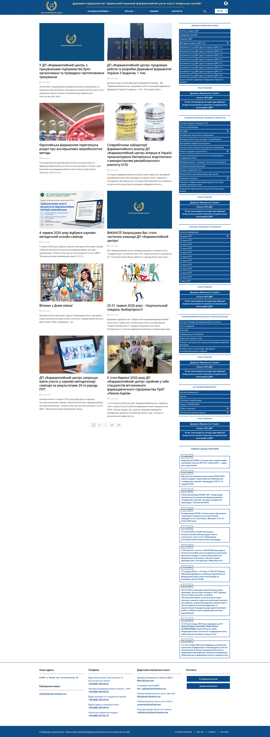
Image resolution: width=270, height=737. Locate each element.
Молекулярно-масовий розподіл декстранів (199, 174)
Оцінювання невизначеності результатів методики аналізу (202, 190)
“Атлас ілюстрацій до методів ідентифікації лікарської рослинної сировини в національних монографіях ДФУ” (204, 104)
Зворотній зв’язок (208, 686)
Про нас (183, 396)
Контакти (224, 732)
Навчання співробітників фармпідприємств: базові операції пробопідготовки (202, 183)
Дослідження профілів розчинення (195, 143)
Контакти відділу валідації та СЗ (194, 123)
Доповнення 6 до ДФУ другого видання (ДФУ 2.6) (201, 67)
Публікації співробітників (191, 400)
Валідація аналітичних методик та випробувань (200, 139)
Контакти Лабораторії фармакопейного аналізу (200, 322)
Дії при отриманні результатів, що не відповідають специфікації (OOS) (202, 156)
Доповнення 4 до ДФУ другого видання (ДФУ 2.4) (201, 59)
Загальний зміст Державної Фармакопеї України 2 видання (201, 80)
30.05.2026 (45, 311)
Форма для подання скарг (191, 338)
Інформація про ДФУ (189, 35)
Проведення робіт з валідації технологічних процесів (203, 162)
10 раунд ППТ (186, 277)
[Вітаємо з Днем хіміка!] (71, 282)
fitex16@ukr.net (145, 680)
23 (112, 424)
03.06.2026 (113, 246)
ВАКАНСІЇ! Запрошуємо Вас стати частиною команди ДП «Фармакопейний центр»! (137, 236)
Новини (212, 732)
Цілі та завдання (187, 326)
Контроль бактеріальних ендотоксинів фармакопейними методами (204, 343)
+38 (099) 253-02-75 (98, 716)
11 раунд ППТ (186, 273)
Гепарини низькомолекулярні (192, 166)
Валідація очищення (189, 178)
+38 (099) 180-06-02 (98, 692)
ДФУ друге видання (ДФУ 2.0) (192, 43)
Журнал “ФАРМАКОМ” (190, 404)
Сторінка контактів (208, 679)
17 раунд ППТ (186, 248)
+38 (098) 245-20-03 (98, 700)
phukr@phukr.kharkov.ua (53, 694)
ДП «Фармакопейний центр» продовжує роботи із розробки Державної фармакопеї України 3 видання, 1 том (139, 69)
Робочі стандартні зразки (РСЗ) (193, 151)
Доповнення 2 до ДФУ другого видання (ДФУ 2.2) (201, 51)
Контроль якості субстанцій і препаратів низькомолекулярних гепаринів (197, 350)
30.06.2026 (113, 170)
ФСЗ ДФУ (184, 131)
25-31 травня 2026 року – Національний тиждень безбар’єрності (137, 307)
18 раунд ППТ (186, 244)
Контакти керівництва (189, 392)
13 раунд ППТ (186, 264)
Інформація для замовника (191, 334)
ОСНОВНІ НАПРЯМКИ (98, 11)
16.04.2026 (45, 395)
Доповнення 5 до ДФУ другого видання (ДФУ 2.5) (201, 63)
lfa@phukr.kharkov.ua (148, 696)
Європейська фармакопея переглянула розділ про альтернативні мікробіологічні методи (70, 149)
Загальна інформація (189, 127)
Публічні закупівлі (187, 408)
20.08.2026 (113, 78)
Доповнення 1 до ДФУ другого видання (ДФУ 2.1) (201, 47)
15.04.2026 (113, 399)
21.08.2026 (45, 82)
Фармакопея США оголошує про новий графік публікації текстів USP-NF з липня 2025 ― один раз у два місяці (204, 462)
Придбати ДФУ (186, 39)
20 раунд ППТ (186, 236)
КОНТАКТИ (177, 11)
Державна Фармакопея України (204, 93)
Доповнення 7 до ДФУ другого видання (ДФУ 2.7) (201, 71)
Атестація (184, 330)
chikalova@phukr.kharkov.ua (152, 712)
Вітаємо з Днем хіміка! (56, 305)
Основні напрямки (183, 732)
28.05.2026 (113, 315)
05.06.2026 (45, 242)
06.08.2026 (45, 158)
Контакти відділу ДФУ (189, 31)
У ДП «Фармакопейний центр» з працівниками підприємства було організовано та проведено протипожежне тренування (71, 71)
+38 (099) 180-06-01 (98, 684)
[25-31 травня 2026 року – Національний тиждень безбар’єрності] (139, 282)
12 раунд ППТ (186, 269)
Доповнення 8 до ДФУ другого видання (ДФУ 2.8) (201, 75)
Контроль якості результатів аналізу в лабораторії (202, 147)
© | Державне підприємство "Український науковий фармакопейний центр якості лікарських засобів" (84, 732)
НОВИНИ (154, 11)
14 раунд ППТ (186, 260)
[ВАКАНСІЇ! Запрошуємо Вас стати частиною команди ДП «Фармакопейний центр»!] (139, 210)
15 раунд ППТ (186, 256)
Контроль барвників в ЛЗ (191, 170)
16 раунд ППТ (186, 252)
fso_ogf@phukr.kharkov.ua (151, 689)
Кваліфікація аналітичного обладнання (197, 135)
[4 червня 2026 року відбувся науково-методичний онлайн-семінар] (71, 210)
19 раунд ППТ (186, 240)
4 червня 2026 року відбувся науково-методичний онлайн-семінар (67, 234)
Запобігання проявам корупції (193, 412)
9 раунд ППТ (185, 281)
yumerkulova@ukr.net (149, 704)
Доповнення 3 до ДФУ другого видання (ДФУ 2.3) (201, 55)
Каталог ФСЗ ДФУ (205, 98)
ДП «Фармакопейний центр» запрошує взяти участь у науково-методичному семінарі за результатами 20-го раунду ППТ (68, 383)
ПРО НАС (129, 11)
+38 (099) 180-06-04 (98, 707)
